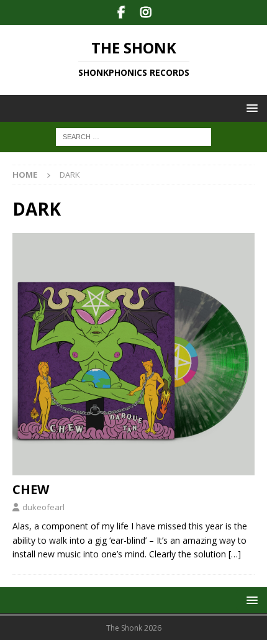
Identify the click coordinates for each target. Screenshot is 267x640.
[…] (235, 554)
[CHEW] (133, 354)
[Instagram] (145, 12)
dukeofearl (43, 507)
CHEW (30, 489)
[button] (250, 107)
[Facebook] (121, 12)
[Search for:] (133, 136)
